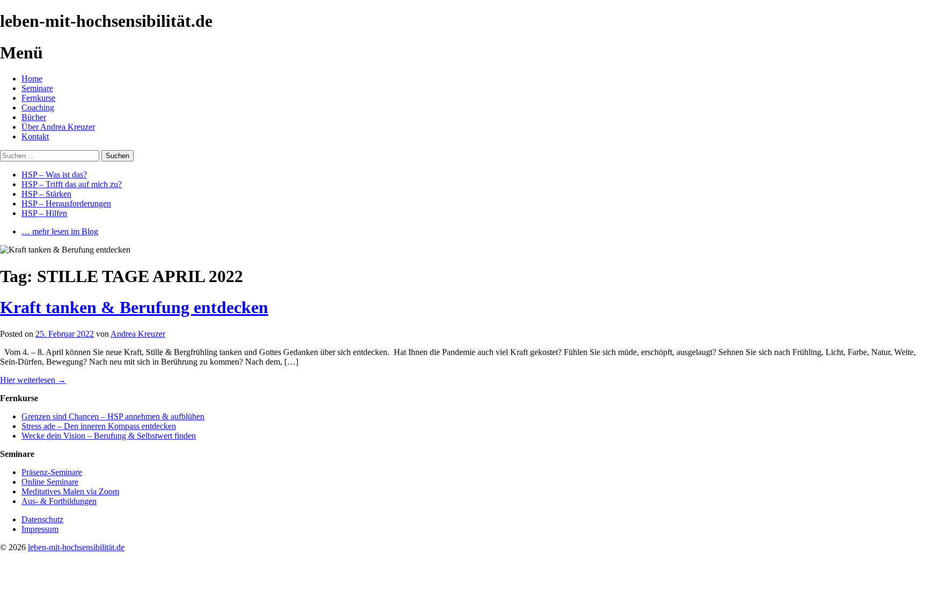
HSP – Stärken (46, 193)
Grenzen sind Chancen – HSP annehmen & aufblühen (112, 416)
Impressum (39, 529)
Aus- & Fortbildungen (59, 501)
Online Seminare (49, 481)
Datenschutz (42, 519)
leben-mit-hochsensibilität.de (76, 547)
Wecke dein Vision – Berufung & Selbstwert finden (108, 435)
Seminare (37, 88)
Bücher (33, 117)
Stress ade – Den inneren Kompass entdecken (98, 426)
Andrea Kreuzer (138, 333)
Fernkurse (38, 97)
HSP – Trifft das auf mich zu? (71, 184)
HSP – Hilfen (44, 213)
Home (31, 78)
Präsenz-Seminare (51, 472)
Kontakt (35, 136)
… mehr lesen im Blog (59, 231)
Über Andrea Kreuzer (58, 126)
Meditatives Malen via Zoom (70, 491)
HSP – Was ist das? (54, 174)
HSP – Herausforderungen (66, 203)
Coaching (37, 107)
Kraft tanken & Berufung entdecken (134, 307)
